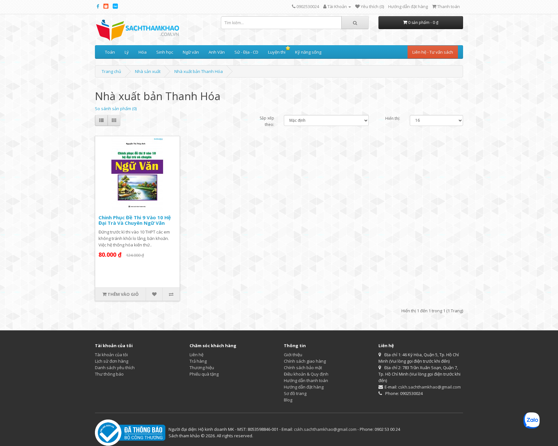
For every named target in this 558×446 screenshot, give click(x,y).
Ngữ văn (191, 52)
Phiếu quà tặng (204, 374)
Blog (288, 400)
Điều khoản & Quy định (306, 374)
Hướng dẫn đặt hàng (408, 6)
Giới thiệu (293, 355)
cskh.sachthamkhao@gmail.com (429, 387)
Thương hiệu (202, 367)
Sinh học (164, 52)
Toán (110, 52)
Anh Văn (217, 52)
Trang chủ (111, 71)
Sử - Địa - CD (246, 52)
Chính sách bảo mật (303, 367)
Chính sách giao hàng (305, 361)
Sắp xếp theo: (267, 121)
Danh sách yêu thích (115, 367)
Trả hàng (198, 361)
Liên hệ (196, 355)
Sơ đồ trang (295, 393)
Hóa (143, 52)
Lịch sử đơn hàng (111, 361)
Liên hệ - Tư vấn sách (432, 52)
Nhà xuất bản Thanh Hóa (198, 71)
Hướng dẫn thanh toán (306, 380)
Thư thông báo (109, 374)
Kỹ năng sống (308, 52)
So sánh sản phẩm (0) (116, 108)
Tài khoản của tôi (111, 355)
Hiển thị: (392, 118)
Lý (127, 52)
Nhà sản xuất (147, 71)
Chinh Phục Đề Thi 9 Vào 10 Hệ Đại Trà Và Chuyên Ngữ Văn (134, 220)
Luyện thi (276, 52)
